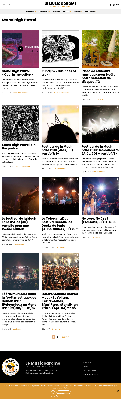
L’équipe (86, 366)
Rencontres (90, 12)
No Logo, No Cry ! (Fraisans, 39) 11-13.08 (99, 220)
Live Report (61, 247)
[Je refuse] (118, 391)
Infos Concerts (20, 244)
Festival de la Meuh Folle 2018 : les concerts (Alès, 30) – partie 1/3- (100, 150)
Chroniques (29, 12)
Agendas (77, 12)
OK (53, 394)
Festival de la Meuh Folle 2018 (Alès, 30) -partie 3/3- (58, 150)
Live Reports (44, 12)
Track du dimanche (20, 93)
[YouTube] (117, 4)
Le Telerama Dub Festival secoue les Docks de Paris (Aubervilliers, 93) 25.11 (60, 223)
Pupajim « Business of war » (59, 73)
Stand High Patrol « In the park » (19, 146)
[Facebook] (110, 4)
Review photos (60, 169)
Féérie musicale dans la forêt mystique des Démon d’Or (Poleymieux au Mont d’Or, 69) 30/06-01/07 (19, 301)
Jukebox (66, 12)
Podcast (56, 12)
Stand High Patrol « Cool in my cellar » (17, 73)
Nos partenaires (90, 370)
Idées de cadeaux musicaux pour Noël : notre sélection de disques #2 (98, 76)
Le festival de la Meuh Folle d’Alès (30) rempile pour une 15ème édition (19, 223)
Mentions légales (90, 374)
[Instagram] (113, 4)
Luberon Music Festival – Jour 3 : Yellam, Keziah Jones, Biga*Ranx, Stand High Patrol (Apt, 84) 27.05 (60, 301)
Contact (87, 362)
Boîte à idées (102, 100)
